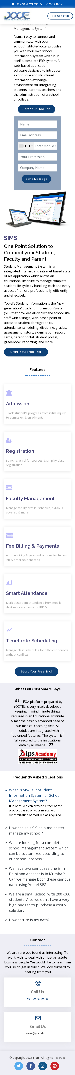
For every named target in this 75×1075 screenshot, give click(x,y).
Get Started (60, 16)
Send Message (36, 179)
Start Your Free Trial (36, 109)
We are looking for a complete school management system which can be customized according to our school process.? (39, 850)
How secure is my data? (29, 919)
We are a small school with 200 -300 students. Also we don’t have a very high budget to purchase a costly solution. (39, 902)
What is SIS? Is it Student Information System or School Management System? (35, 795)
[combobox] (26, 146)
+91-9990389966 (53, 4)
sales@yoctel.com (27, 4)
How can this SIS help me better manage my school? (36, 830)
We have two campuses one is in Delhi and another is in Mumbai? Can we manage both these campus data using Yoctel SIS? (40, 876)
